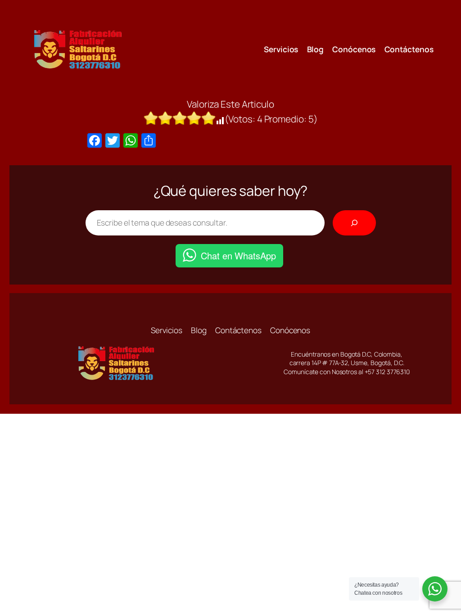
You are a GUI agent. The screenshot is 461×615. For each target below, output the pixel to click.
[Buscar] (354, 222)
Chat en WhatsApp (238, 255)
